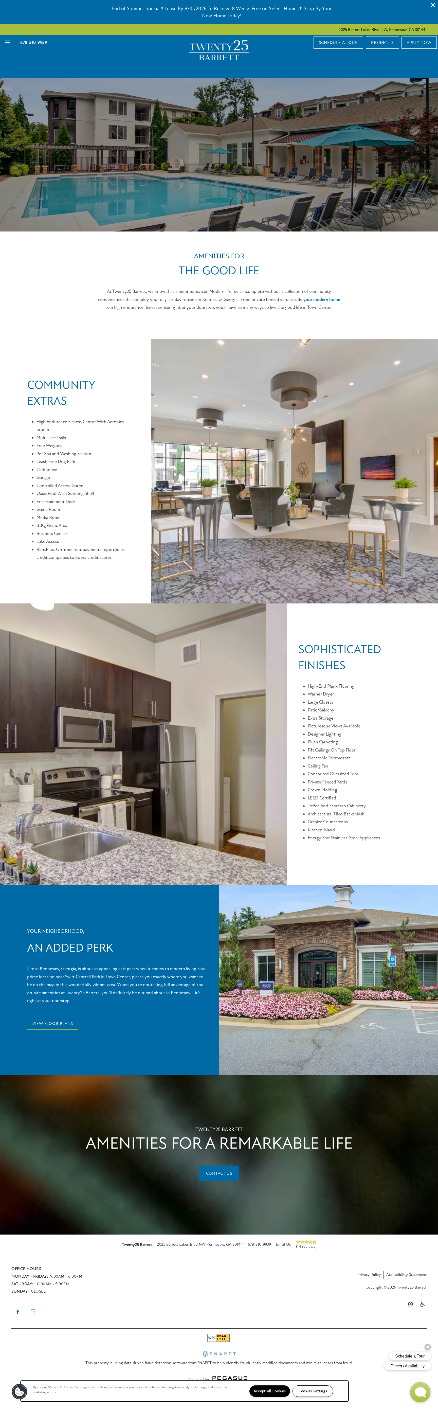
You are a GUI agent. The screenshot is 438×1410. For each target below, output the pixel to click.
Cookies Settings (313, 1391)
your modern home (321, 299)
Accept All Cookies (270, 1391)
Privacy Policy (369, 1274)
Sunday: (20, 1291)
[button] (432, 5)
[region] (184, 1391)
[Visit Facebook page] (17, 1312)
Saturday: (22, 1284)
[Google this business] (33, 1312)
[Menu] (7, 42)
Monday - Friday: (29, 1276)
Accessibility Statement (406, 1274)
